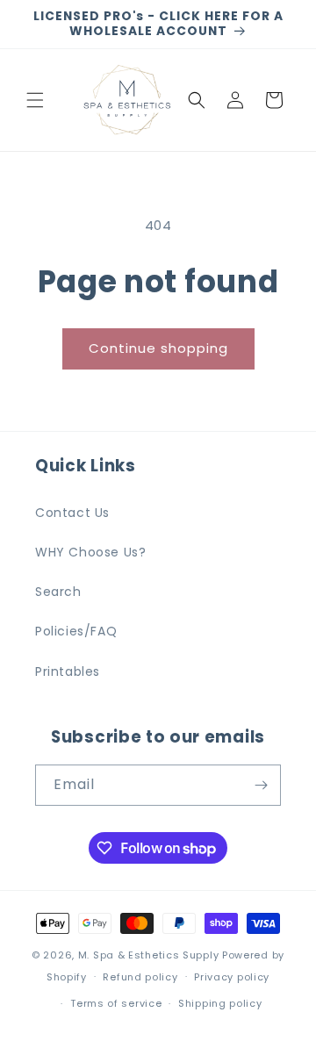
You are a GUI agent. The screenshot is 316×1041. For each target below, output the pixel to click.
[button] (35, 100)
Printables (67, 671)
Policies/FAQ (76, 631)
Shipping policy (220, 1003)
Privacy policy (231, 977)
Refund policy (140, 977)
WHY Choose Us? (90, 552)
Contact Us (72, 512)
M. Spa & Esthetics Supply (148, 955)
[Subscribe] (260, 785)
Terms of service (116, 1003)
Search (58, 591)
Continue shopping (158, 348)
